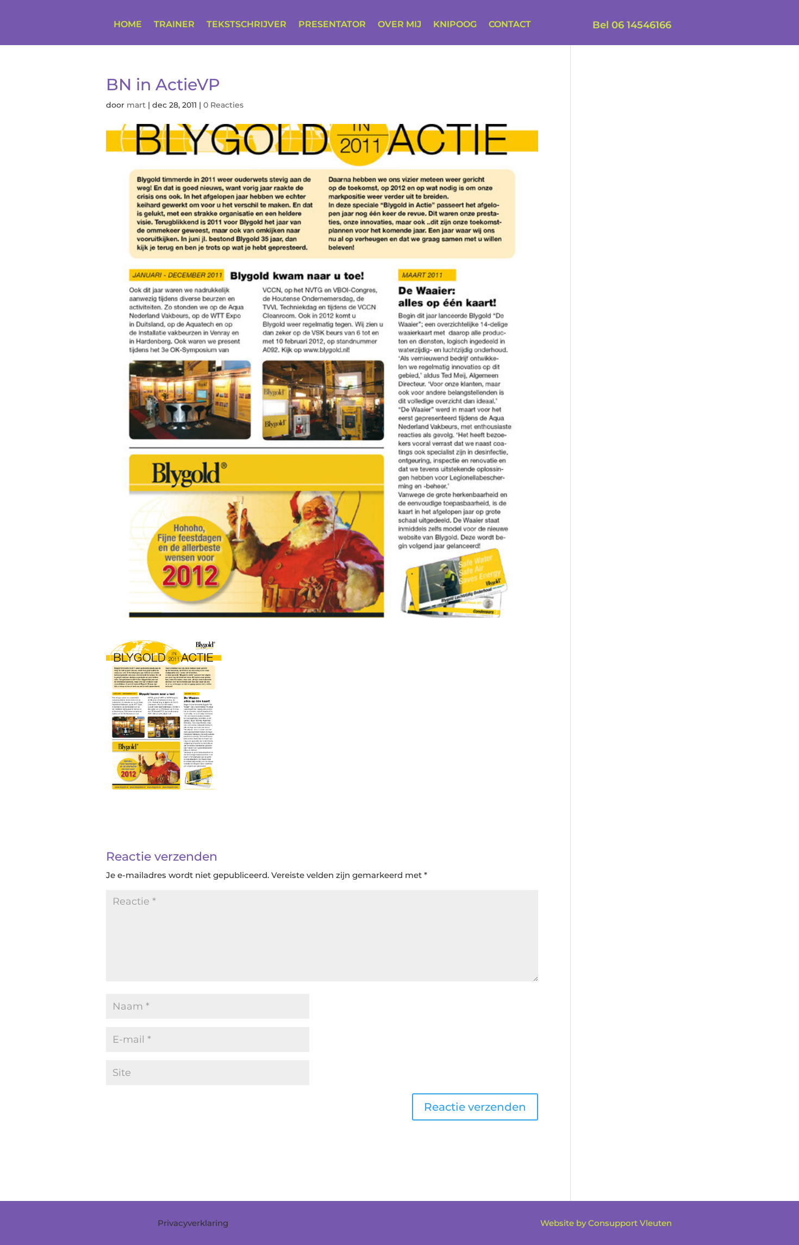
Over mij (399, 25)
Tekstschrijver (246, 25)
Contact (510, 25)
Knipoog (455, 25)
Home (128, 25)
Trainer (174, 25)
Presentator (332, 25)
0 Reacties (223, 105)
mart (136, 105)
